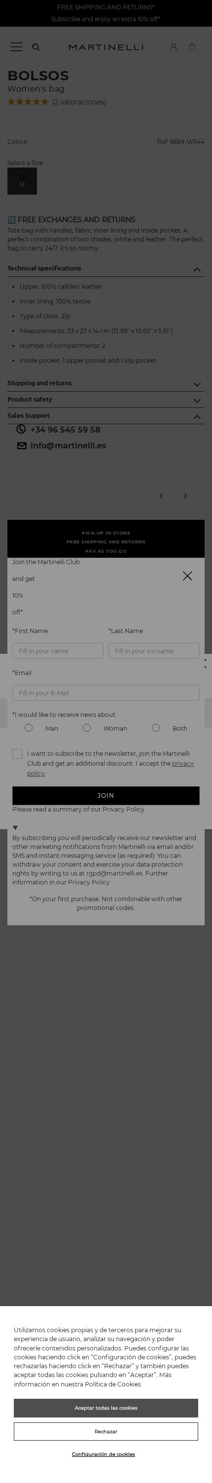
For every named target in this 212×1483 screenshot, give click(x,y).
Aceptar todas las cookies (106, 1408)
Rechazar (106, 1431)
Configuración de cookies (103, 1454)
